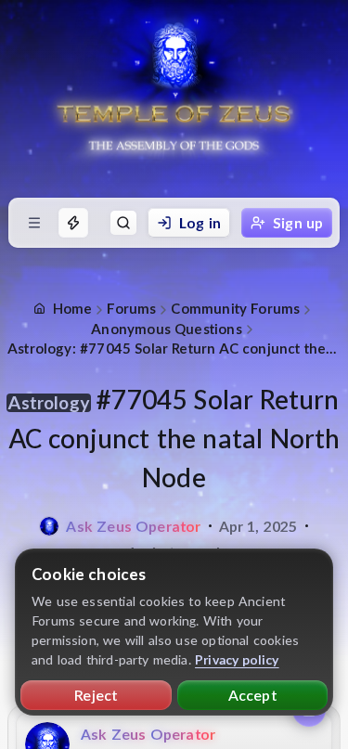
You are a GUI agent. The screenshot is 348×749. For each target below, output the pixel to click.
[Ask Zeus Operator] (49, 526)
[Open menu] (34, 223)
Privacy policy (237, 659)
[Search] (123, 223)
